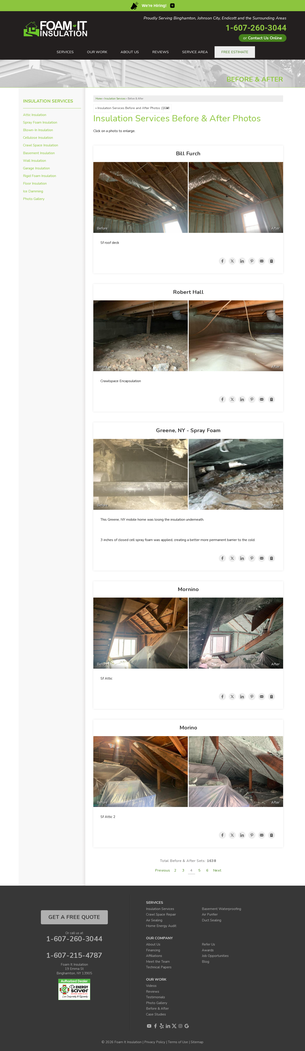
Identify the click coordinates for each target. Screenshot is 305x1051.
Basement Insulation (39, 153)
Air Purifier (210, 914)
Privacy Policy (154, 1042)
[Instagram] (180, 1026)
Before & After (157, 1008)
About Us (153, 944)
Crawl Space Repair (161, 914)
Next (217, 870)
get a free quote (74, 917)
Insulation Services (48, 101)
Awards (208, 950)
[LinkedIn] (168, 1026)
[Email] (261, 261)
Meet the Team (158, 961)
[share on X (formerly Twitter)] (232, 261)
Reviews (152, 991)
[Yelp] (161, 1026)
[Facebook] (155, 1026)
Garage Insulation (36, 168)
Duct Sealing (211, 920)
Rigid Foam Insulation (39, 176)
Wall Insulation (34, 161)
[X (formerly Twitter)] (174, 1026)
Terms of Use (178, 1042)
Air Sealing (154, 920)
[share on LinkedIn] (242, 261)
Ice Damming (33, 191)
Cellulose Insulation (38, 138)
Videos (151, 986)
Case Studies (156, 1014)
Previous (162, 870)
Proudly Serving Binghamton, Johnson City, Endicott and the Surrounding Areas (215, 18)
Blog (205, 961)
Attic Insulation (34, 115)
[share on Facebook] (222, 261)
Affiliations (154, 956)
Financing (153, 950)
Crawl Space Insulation (40, 145)
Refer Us (208, 944)
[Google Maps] (186, 1026)
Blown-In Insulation (38, 130)
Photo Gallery (33, 199)
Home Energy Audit (161, 926)
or (262, 38)
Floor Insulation (35, 183)
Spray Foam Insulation (40, 122)
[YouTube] (149, 1026)
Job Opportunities (215, 956)
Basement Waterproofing (221, 909)
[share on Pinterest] (251, 261)
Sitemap (197, 1042)
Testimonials (155, 997)
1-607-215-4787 (74, 955)
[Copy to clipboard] (271, 261)
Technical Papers (158, 967)
